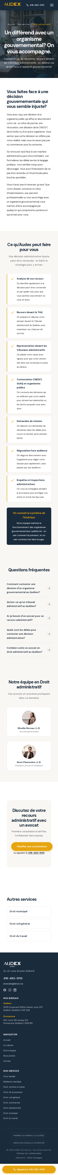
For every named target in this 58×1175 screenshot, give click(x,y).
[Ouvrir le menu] (52, 5)
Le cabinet (8, 1045)
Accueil (11, 24)
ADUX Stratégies (34, 1158)
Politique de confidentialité (29, 1153)
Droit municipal (18, 911)
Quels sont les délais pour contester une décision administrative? (28, 634)
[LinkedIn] (15, 990)
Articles (7, 1061)
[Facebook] (4, 990)
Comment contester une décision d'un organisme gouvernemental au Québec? (28, 588)
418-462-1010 (36, 852)
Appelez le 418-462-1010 (31, 1169)
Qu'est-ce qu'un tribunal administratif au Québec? (28, 604)
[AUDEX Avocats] (29, 964)
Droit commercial (11, 1102)
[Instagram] (9, 990)
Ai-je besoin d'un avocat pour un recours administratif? (28, 618)
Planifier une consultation (32, 846)
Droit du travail (18, 936)
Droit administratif (12, 1108)
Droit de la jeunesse (12, 1092)
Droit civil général (20, 923)
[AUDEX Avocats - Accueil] (12, 5)
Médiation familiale (12, 1081)
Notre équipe (9, 1050)
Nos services (24, 24)
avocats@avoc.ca (13, 983)
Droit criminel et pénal (14, 1087)
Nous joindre (9, 1056)
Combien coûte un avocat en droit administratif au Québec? (28, 650)
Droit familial (9, 1076)
